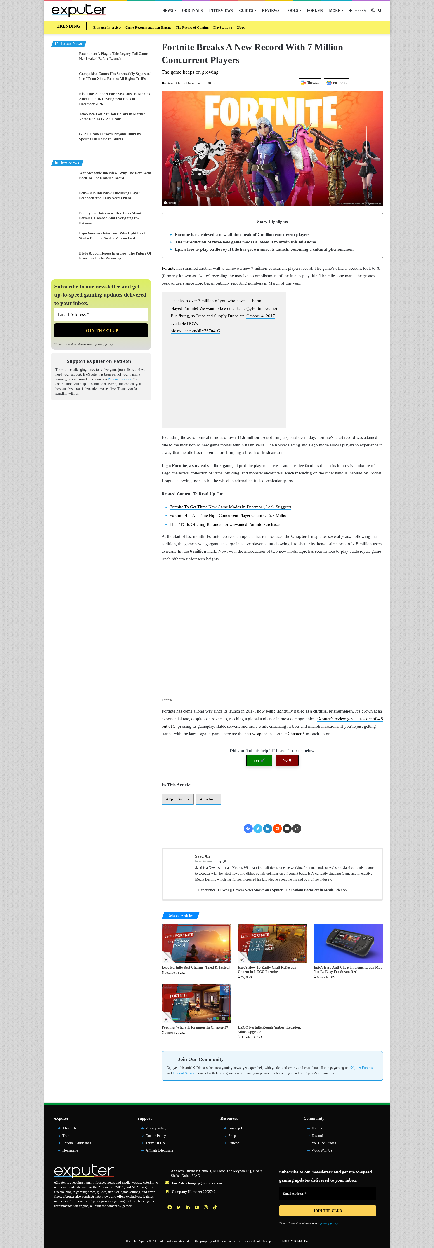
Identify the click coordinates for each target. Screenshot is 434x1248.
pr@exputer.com (213, 1220)
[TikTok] (215, 1244)
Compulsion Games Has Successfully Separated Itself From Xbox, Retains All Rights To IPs (112, 80)
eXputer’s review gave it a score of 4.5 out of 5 (208, 742)
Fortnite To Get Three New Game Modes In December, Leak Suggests (239, 523)
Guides (247, 10)
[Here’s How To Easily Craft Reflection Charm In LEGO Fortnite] (272, 973)
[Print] (297, 852)
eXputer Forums (185, 1105)
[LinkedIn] (267, 852)
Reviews (271, 10)
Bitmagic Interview (107, 28)
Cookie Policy (157, 1173)
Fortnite (169, 269)
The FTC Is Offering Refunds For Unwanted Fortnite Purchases (232, 540)
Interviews (223, 10)
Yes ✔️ (259, 784)
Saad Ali (171, 84)
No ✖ (287, 784)
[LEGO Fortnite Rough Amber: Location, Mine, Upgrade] (272, 1033)
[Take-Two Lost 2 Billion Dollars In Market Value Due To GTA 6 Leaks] (63, 121)
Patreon (235, 1180)
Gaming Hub (239, 1165)
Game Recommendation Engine (150, 28)
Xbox (247, 28)
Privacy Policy (157, 1165)
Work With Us (323, 1187)
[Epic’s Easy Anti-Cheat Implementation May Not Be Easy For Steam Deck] (348, 973)
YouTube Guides (325, 1180)
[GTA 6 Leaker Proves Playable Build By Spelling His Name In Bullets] (63, 141)
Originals (196, 10)
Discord (318, 1173)
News (172, 10)
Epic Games (180, 822)
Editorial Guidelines (78, 1180)
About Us (70, 1165)
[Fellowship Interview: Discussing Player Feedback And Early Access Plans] (63, 200)
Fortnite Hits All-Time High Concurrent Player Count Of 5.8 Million (234, 531)
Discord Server (219, 1105)
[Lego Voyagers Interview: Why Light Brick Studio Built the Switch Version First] (63, 240)
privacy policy (111, 345)
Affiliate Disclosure (161, 1187)
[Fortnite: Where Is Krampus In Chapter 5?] (196, 1033)
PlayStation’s (228, 28)
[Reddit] (277, 852)
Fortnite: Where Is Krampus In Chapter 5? (196, 1057)
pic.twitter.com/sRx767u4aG (211, 339)
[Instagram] (206, 1244)
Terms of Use (157, 1180)
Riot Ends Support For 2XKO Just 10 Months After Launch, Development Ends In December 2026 (115, 100)
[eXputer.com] (79, 10)
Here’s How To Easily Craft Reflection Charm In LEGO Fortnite (268, 999)
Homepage (71, 1187)
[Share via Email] (287, 852)
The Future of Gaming (197, 28)
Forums (313, 10)
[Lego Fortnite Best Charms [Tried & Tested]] (196, 973)
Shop (233, 1173)
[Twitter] (257, 852)
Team (67, 1173)
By (164, 84)
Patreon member (69, 385)
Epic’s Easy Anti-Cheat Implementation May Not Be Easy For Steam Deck (346, 999)
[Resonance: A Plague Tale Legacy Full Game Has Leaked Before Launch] (63, 60)
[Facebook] (247, 852)
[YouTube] (197, 1244)
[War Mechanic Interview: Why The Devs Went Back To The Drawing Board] (63, 180)
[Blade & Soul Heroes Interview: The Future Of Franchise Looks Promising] (63, 260)
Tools (291, 10)
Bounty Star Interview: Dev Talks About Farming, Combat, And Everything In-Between (111, 219)
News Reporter (205, 885)
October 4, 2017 (259, 324)
